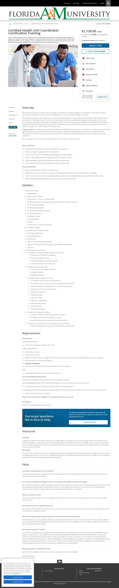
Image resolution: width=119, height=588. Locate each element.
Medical (27, 23)
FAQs (10, 123)
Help (80, 574)
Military (81, 571)
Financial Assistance (84, 572)
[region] (17, 572)
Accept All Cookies (17, 577)
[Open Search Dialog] (108, 3)
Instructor (12, 119)
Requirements (13, 115)
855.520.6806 (12, 136)
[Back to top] (59, 568)
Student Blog (98, 571)
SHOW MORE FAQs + (29, 556)
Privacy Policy (62, 583)
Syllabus (11, 111)
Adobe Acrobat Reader (32, 363)
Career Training (48, 571)
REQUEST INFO (103, 97)
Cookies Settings (18, 582)
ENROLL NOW (95, 45)
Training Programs (17, 23)
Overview (11, 107)
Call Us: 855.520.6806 (103, 24)
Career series (90, 58)
